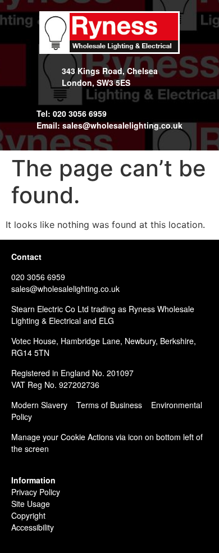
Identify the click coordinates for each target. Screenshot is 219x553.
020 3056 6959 (38, 276)
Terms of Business (109, 404)
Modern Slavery (39, 404)
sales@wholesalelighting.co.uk (65, 288)
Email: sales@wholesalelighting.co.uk (109, 125)
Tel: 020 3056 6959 (71, 113)
